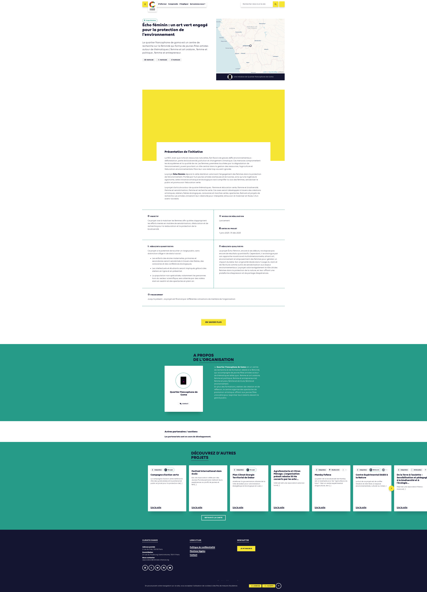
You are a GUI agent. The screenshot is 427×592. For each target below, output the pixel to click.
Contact (193, 555)
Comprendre (173, 4)
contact (185, 404)
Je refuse (256, 586)
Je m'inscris (246, 549)
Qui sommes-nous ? (197, 4)
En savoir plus (213, 322)
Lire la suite (156, 507)
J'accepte (270, 586)
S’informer (162, 4)
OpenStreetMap (273, 72)
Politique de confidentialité (202, 547)
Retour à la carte (214, 518)
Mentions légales (197, 551)
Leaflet (265, 72)
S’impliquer (184, 4)
